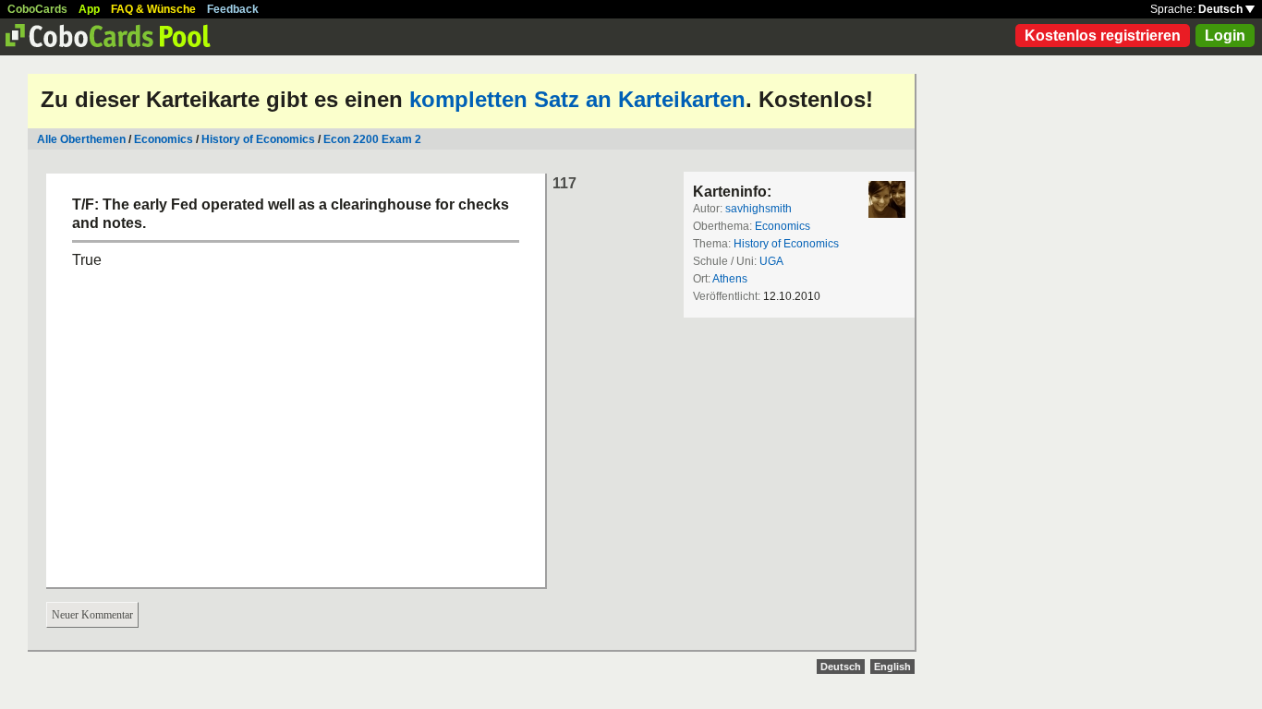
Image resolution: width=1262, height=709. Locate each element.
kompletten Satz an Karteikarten (577, 99)
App (89, 9)
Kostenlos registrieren (1103, 35)
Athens (729, 278)
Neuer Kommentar (92, 614)
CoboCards (37, 9)
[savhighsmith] (886, 199)
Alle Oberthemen (81, 139)
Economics (163, 139)
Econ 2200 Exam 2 (372, 139)
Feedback (233, 9)
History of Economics (258, 139)
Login (1225, 35)
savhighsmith (758, 208)
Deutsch (1221, 9)
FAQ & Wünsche (153, 9)
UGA (771, 261)
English (892, 666)
